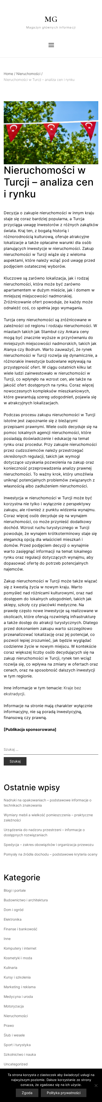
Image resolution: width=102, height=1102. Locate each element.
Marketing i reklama (20, 987)
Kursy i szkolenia (17, 977)
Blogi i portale (15, 890)
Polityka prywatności (63, 1093)
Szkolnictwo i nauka (20, 1054)
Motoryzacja (14, 1006)
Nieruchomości (29, 74)
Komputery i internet (20, 948)
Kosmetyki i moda (18, 958)
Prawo (9, 1025)
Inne (7, 938)
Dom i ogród (14, 910)
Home (9, 74)
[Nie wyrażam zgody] (95, 1085)
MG (51, 19)
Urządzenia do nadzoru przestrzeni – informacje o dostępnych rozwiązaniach (44, 832)
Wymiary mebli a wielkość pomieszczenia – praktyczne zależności (48, 817)
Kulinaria (10, 967)
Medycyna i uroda (18, 996)
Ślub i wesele (14, 1035)
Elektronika (13, 919)
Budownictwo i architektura (26, 900)
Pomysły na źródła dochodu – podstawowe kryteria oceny (51, 854)
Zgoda (27, 1093)
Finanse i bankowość (20, 929)
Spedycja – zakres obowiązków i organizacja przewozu (49, 844)
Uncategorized (16, 1064)
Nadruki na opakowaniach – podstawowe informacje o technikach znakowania (47, 802)
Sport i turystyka (17, 1045)
